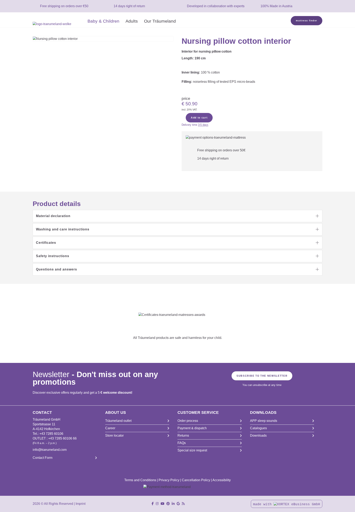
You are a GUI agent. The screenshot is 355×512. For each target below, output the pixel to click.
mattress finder (306, 20)
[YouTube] (162, 503)
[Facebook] (153, 503)
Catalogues (258, 428)
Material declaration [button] (53, 216)
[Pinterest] (168, 503)
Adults (132, 21)
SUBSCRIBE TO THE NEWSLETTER (261, 375)
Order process (188, 420)
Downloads (258, 435)
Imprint (80, 503)
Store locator (114, 435)
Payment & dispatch (192, 428)
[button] (177, 216)
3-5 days (203, 124)
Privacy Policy (169, 480)
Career (110, 428)
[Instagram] (157, 503)
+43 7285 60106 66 (62, 438)
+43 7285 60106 (51, 433)
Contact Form (42, 457)
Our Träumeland (160, 21)
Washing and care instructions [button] (62, 229)
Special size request (192, 450)
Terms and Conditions (140, 480)
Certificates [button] (46, 242)
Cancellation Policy (196, 480)
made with (263, 504)
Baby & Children (103, 21)
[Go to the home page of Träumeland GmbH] (58, 24)
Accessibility (221, 480)
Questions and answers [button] (56, 269)
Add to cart (199, 117)
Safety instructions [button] (52, 256)
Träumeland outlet (118, 420)
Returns (183, 435)
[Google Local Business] (178, 503)
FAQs (182, 443)
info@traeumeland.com (50, 449)
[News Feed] (183, 503)
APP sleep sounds (263, 420)
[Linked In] (173, 503)
